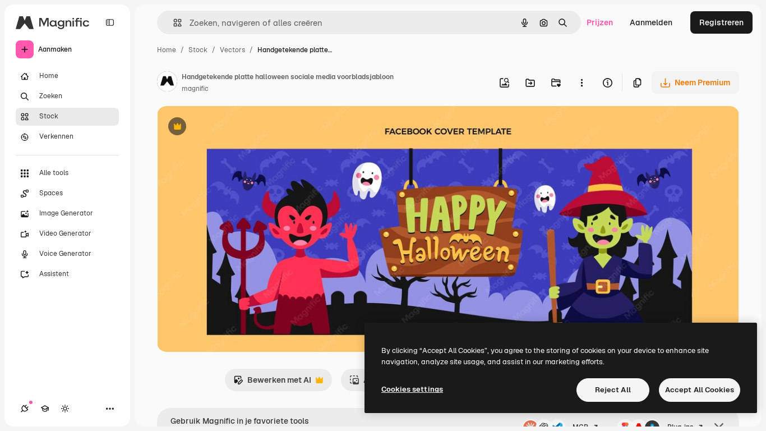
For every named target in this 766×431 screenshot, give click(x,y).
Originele (230, 127)
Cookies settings (412, 389)
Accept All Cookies (699, 390)
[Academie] (45, 409)
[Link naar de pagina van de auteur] (167, 83)
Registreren (721, 22)
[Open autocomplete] (173, 23)
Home (166, 49)
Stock (197, 49)
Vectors (232, 49)
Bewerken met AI (272, 383)
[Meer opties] (581, 82)
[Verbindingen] (25, 409)
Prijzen (600, 22)
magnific (195, 88)
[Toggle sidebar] (110, 22)
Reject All (613, 390)
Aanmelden (651, 22)
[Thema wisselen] (65, 409)
